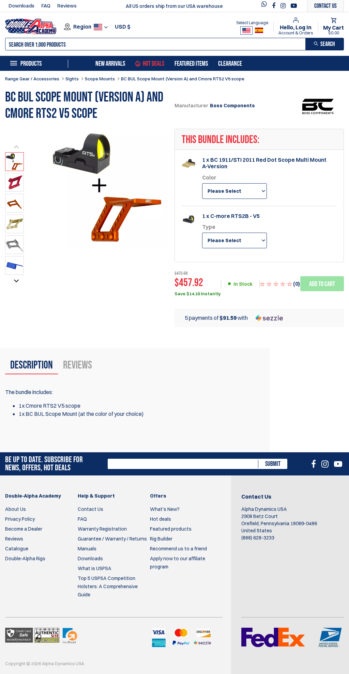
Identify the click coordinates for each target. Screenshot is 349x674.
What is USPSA (94, 568)
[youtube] (294, 6)
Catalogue (16, 549)
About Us (15, 509)
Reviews (67, 6)
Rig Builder (161, 539)
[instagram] (283, 6)
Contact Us (90, 509)
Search (327, 44)
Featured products (171, 529)
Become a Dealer (23, 529)
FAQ (45, 6)
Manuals (87, 549)
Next (16, 282)
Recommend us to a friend (178, 549)
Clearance (230, 64)
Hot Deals (153, 64)
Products (31, 64)
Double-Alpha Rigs (25, 558)
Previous (16, 148)
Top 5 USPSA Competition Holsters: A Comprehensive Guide (108, 586)
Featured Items (191, 64)
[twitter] (265, 6)
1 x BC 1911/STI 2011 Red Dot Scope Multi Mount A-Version (264, 163)
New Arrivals (110, 64)
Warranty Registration (102, 529)
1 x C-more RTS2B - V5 (231, 216)
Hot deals (160, 519)
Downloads (21, 6)
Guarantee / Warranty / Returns (112, 539)
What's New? (165, 509)
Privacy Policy (20, 519)
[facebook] (274, 6)
